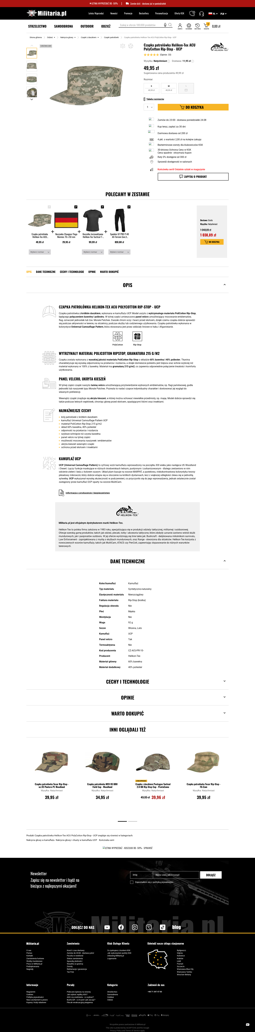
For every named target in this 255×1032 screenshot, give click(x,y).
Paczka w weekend (75, 956)
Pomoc (29, 953)
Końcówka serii (106, 840)
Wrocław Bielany (184, 974)
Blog (176, 927)
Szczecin (180, 966)
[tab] (127, 289)
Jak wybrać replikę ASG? (77, 994)
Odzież (50, 37)
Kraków (180, 958)
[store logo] (46, 13)
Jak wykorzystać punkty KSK (119, 953)
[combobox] (146, 25)
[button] (223, 13)
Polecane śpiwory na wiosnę (79, 992)
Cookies (29, 994)
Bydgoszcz (181, 950)
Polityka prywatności (35, 997)
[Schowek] (188, 26)
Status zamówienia (75, 958)
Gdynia (180, 953)
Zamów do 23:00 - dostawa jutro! (80, 953)
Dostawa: (177, 61)
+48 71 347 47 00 (155, 992)
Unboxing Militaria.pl (115, 956)
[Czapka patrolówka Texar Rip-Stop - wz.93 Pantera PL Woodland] (52, 763)
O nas (28, 950)
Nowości (113, 13)
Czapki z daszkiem (88, 37)
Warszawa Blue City (185, 969)
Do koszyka (214, 241)
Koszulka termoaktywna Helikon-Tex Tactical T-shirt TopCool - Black (93, 235)
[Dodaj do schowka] (130, 46)
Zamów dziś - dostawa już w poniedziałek (148, 3)
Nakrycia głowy (66, 37)
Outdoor (110, 997)
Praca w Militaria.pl (34, 964)
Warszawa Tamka (184, 972)
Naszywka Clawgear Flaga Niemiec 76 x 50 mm (66, 235)
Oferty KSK (179, 13)
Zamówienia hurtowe (35, 958)
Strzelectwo (112, 992)
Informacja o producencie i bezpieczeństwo (88, 492)
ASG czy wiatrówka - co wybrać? (80, 997)
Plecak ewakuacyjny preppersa (80, 1002)
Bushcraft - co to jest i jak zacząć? (81, 1000)
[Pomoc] (201, 13)
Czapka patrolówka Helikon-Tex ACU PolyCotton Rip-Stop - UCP (39, 235)
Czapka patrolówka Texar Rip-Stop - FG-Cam (203, 785)
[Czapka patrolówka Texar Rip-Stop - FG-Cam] (203, 763)
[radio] (151, 88)
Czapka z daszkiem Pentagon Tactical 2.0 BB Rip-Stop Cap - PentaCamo (152, 785)
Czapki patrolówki (111, 37)
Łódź (179, 961)
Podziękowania (32, 966)
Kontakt (29, 956)
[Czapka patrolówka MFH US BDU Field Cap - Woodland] (102, 763)
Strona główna (36, 37)
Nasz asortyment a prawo (37, 1000)
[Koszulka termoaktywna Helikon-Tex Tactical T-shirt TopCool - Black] (93, 217)
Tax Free (70, 972)
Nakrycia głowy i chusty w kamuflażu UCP (77, 840)
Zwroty (70, 966)
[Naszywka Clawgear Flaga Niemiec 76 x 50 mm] (66, 217)
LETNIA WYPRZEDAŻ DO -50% (105, 3)
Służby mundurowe (34, 961)
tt (158, 927)
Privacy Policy (116, 1030)
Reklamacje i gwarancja (77, 969)
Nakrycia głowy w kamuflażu (40, 840)
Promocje (128, 13)
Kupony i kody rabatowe (36, 1002)
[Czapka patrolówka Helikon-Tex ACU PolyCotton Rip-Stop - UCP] (40, 217)
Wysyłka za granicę (75, 964)
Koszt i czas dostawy (75, 950)
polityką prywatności (163, 882)
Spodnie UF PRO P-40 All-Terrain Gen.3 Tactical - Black (119, 235)
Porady (70, 985)
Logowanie (111, 958)
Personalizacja (161, 13)
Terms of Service (133, 1030)
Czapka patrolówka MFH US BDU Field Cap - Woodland (102, 785)
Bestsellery (144, 13)
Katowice (181, 956)
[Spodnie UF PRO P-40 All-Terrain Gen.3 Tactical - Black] (119, 217)
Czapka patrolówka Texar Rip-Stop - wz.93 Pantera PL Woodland (52, 785)
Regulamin (30, 992)
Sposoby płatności (74, 961)
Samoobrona (112, 994)
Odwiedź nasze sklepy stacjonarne (165, 943)
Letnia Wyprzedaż (96, 13)
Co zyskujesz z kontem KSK (118, 950)
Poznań (180, 964)
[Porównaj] (122, 46)
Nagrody (29, 969)
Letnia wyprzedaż (141, 781)
